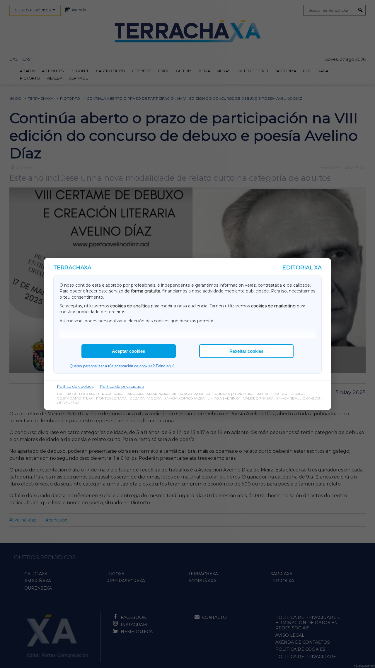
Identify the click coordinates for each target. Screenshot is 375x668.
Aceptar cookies (128, 351)
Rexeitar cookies (246, 351)
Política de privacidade (122, 386)
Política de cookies (75, 386)
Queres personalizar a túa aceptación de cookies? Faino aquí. (122, 366)
